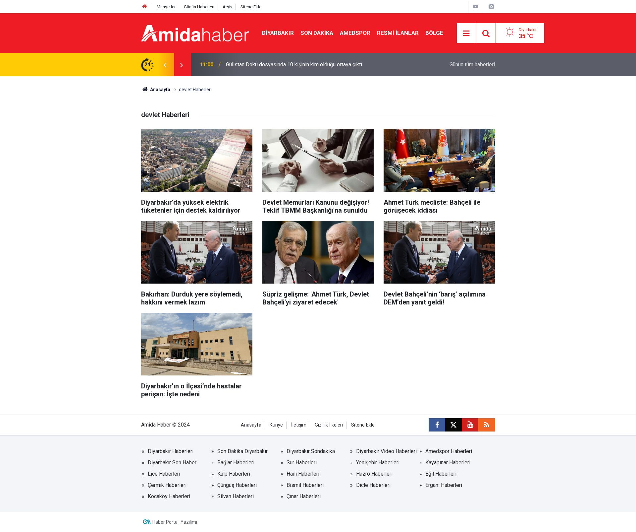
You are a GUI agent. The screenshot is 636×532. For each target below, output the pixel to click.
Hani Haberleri (303, 474)
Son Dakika (316, 33)
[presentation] (165, 65)
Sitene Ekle (250, 6)
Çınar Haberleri (304, 496)
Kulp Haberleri (233, 474)
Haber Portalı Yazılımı (174, 522)
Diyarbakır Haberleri (170, 451)
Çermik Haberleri (167, 485)
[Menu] (466, 33)
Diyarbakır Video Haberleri (386, 451)
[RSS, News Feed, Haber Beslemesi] (486, 425)
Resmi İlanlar (398, 33)
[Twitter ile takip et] (453, 425)
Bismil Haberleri (305, 485)
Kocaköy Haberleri (169, 496)
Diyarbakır (278, 33)
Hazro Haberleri (374, 474)
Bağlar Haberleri (235, 462)
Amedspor (355, 33)
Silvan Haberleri (235, 496)
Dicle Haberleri (373, 485)
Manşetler (166, 6)
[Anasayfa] (144, 6)
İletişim (298, 425)
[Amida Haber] (195, 33)
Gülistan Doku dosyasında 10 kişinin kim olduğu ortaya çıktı (294, 64)
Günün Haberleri (199, 6)
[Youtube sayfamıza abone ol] (470, 425)
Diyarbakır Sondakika (311, 451)
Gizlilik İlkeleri (329, 425)
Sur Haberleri (302, 462)
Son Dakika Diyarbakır (242, 451)
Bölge (434, 33)
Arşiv (227, 6)
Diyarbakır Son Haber (172, 462)
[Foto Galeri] (491, 6)
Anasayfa (159, 89)
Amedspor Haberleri (448, 451)
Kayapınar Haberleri (447, 462)
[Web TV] (475, 6)
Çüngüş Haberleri (237, 485)
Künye (276, 425)
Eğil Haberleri (440, 474)
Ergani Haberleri (443, 485)
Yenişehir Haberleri (377, 462)
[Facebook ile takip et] (437, 425)
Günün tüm (472, 64)
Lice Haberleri (164, 474)
